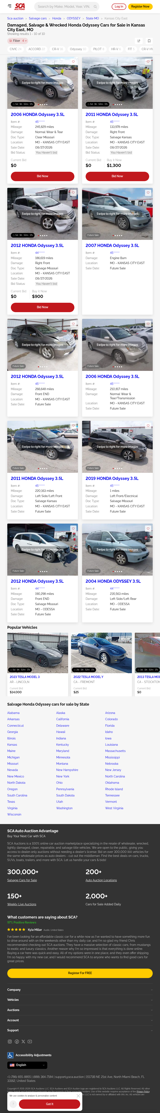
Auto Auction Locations (101, 880)
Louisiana (111, 744)
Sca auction (15, 18)
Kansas (12, 744)
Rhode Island (114, 789)
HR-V (116, 49)
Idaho (109, 732)
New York (62, 776)
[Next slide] (70, 82)
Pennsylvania (65, 789)
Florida (110, 725)
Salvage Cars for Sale (22, 880)
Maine (11, 751)
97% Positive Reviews (21, 922)
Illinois (11, 738)
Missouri (12, 763)
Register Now (140, 6)
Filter (18, 40)
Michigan (13, 757)
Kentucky (62, 744)
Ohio (59, 782)
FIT (131, 49)
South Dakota (65, 795)
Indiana (61, 738)
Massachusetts (115, 751)
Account (13, 1020)
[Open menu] (9, 6)
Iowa (108, 738)
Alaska (60, 713)
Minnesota (63, 757)
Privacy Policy (143, 1091)
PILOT (98, 49)
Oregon (12, 789)
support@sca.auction (69, 1077)
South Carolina (17, 795)
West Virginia (114, 808)
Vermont (111, 801)
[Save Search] (149, 41)
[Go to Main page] (19, 6)
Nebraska (111, 763)
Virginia (12, 808)
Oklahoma (112, 782)
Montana (62, 763)
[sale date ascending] (139, 41)
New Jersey (113, 770)
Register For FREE (80, 973)
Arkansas (13, 719)
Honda (56, 18)
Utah (59, 801)
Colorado (111, 719)
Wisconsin (14, 814)
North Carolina (115, 776)
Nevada (12, 770)
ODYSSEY (73, 18)
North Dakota (16, 782)
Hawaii (60, 732)
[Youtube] (29, 1041)
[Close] (78, 1096)
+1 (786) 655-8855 (19, 1077)
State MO (92, 18)
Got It (49, 1104)
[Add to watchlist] (73, 62)
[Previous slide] (14, 82)
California (62, 719)
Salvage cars (38, 18)
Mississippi (112, 757)
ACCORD (37, 49)
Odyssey (78, 49)
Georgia (12, 732)
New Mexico (15, 776)
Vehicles (13, 999)
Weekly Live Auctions (21, 904)
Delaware (62, 725)
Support (13, 1030)
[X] (23, 1041)
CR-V (57, 49)
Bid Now (42, 176)
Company (14, 989)
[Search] (95, 6)
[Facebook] (16, 1041)
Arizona (110, 713)
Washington (64, 808)
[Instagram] (9, 1041)
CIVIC (15, 49)
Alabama (13, 713)
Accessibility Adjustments (33, 1055)
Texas (11, 801)
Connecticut (15, 725)
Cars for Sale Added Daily (103, 904)
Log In (119, 6)
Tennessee (112, 795)
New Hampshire (67, 770)
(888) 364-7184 (43, 1077)
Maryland (62, 751)
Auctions (13, 1010)
